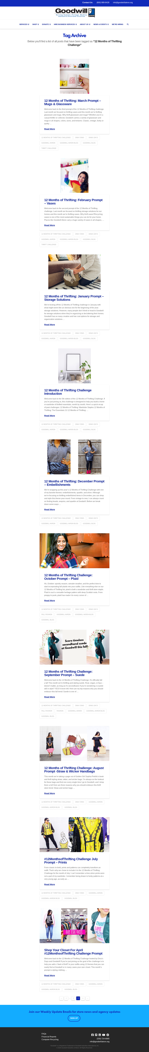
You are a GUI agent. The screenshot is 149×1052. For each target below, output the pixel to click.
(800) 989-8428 (103, 2)
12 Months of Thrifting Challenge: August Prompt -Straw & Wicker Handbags (74, 769)
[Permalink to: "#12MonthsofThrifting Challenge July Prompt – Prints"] (74, 834)
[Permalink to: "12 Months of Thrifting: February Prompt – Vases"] (74, 175)
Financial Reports (49, 1037)
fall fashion (46, 614)
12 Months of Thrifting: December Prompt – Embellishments (74, 482)
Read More (49, 129)
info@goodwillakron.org (123, 2)
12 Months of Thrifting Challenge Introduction (67, 391)
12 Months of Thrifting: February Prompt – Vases (73, 201)
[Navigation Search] (128, 24)
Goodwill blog (89, 143)
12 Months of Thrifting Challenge (56, 137)
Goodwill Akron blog (69, 143)
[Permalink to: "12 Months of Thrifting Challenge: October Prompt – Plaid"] (74, 550)
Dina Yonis (79, 137)
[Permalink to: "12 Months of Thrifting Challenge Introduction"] (74, 365)
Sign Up (74, 1018)
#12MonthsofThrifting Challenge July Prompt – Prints (71, 860)
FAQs (44, 1034)
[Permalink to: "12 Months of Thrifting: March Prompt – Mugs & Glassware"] (74, 76)
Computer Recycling (50, 1039)
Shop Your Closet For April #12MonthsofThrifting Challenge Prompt (73, 951)
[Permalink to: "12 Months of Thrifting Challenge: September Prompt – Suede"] (74, 647)
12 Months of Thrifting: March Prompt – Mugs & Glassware (72, 102)
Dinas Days (93, 137)
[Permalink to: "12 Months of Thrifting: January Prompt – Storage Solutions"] (74, 271)
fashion (60, 711)
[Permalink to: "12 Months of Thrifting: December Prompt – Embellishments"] (74, 456)
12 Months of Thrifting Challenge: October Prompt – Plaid (68, 576)
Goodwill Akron (48, 143)
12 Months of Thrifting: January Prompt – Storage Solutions (74, 297)
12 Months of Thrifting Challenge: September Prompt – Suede (68, 673)
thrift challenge (48, 148)
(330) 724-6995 (103, 1039)
